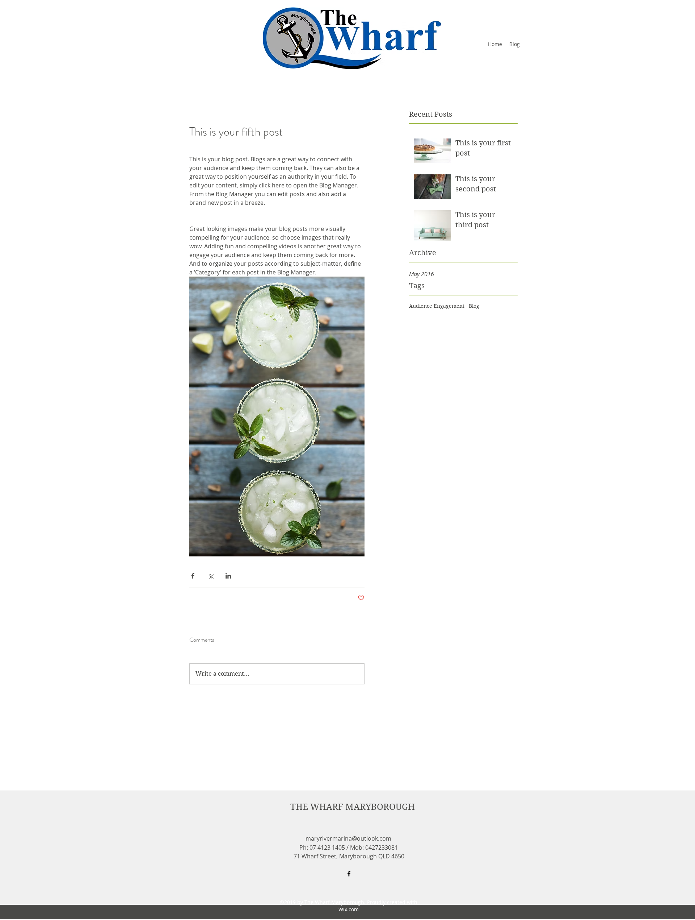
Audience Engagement (436, 306)
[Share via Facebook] (192, 575)
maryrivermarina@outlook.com (348, 838)
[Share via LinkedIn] (228, 575)
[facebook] (349, 873)
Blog (474, 306)
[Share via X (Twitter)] (210, 575)
